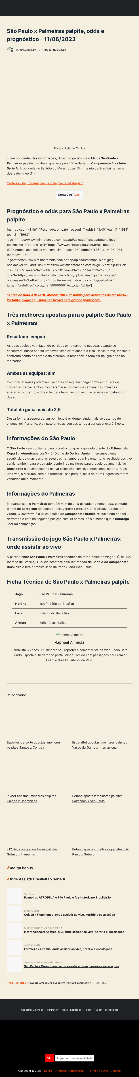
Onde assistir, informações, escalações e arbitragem (45, 183)
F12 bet (98, 1009)
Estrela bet (76, 1009)
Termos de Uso (98, 1070)
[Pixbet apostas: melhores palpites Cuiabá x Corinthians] (37, 772)
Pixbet (64, 1009)
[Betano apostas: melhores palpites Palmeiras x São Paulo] (102, 772)
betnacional (111, 1009)
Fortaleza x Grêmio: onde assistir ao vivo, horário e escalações (68, 949)
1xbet (88, 1009)
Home (10, 983)
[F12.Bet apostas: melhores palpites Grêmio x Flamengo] (37, 826)
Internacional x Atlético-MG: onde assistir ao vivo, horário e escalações (74, 932)
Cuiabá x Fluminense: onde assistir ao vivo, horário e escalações (69, 914)
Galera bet (39, 1009)
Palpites (21, 983)
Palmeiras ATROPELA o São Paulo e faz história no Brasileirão (67, 897)
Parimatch (52, 1009)
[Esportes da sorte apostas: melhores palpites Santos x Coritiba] (37, 719)
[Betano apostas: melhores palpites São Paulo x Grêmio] (102, 826)
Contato (116, 1070)
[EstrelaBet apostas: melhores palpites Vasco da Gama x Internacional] (102, 719)
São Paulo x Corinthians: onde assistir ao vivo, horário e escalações (71, 966)
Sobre (48, 1070)
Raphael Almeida (69, 642)
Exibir (77, 194)
